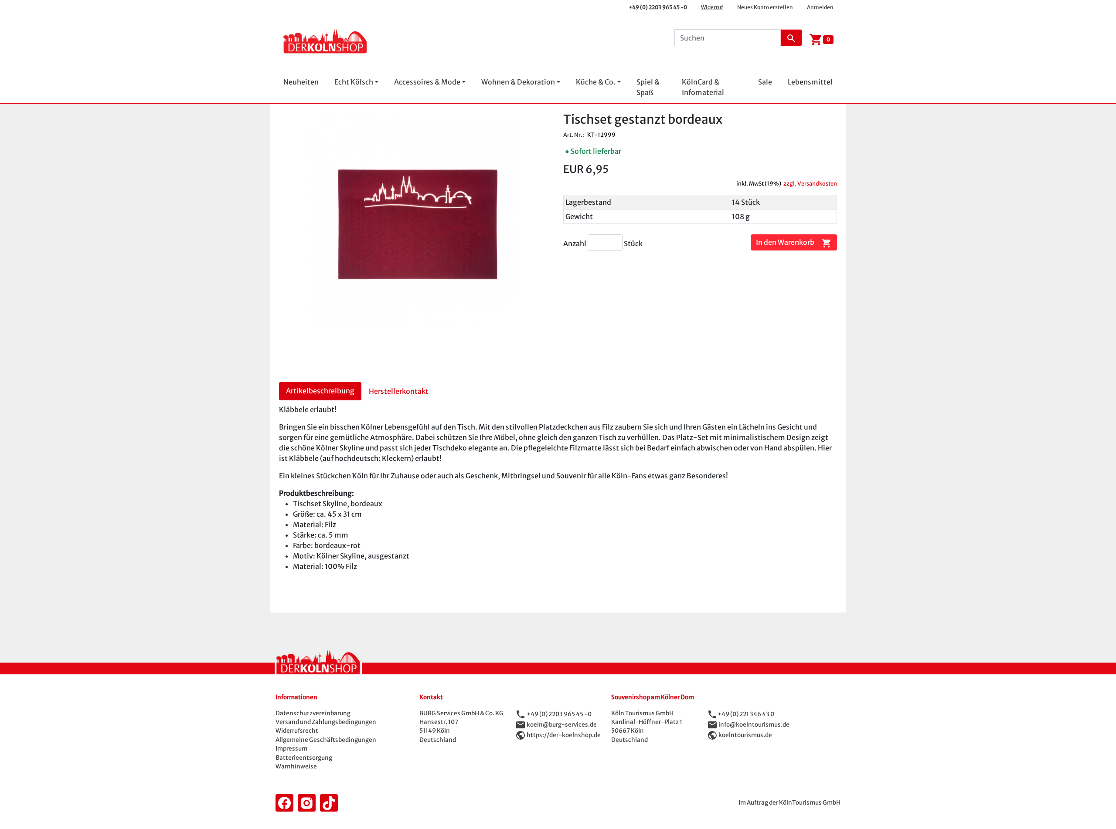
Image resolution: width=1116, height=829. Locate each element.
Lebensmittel (810, 82)
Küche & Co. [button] (596, 82)
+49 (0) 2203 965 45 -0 (658, 7)
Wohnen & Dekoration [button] (518, 82)
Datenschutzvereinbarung (313, 713)
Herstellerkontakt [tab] (399, 391)
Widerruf (712, 7)
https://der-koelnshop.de (564, 734)
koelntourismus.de (745, 734)
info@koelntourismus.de (753, 724)
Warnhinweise (296, 766)
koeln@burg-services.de (562, 724)
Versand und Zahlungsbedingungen (326, 722)
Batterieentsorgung (304, 757)
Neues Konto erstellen (765, 7)
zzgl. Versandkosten (810, 183)
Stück (633, 243)
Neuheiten (301, 82)
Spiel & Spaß (648, 87)
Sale (765, 82)
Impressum (291, 748)
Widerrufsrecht (297, 730)
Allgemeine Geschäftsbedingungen (326, 740)
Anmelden (820, 7)
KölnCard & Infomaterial (703, 87)
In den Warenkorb (794, 242)
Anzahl (575, 243)
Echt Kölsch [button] (353, 82)
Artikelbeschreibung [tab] (320, 390)
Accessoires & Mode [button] (427, 82)
